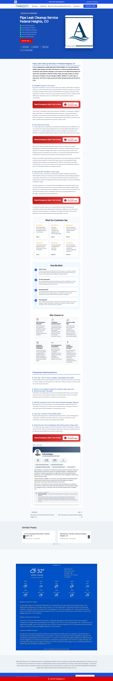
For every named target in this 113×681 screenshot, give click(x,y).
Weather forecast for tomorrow (29, 617)
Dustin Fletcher (28, 538)
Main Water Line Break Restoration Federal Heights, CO (42, 515)
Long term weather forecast (28, 630)
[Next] (89, 536)
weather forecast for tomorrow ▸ (56, 649)
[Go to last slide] (24, 536)
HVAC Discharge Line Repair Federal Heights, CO (70, 515)
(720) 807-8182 (90, 6)
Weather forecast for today (28, 602)
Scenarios (43, 6)
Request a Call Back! (92, 2)
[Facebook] (15, 2)
